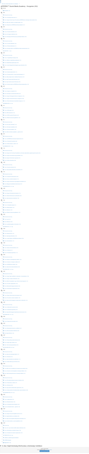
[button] (0, 0)
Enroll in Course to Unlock (44, 451)
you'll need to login (49, 449)
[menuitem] (0, 2)
